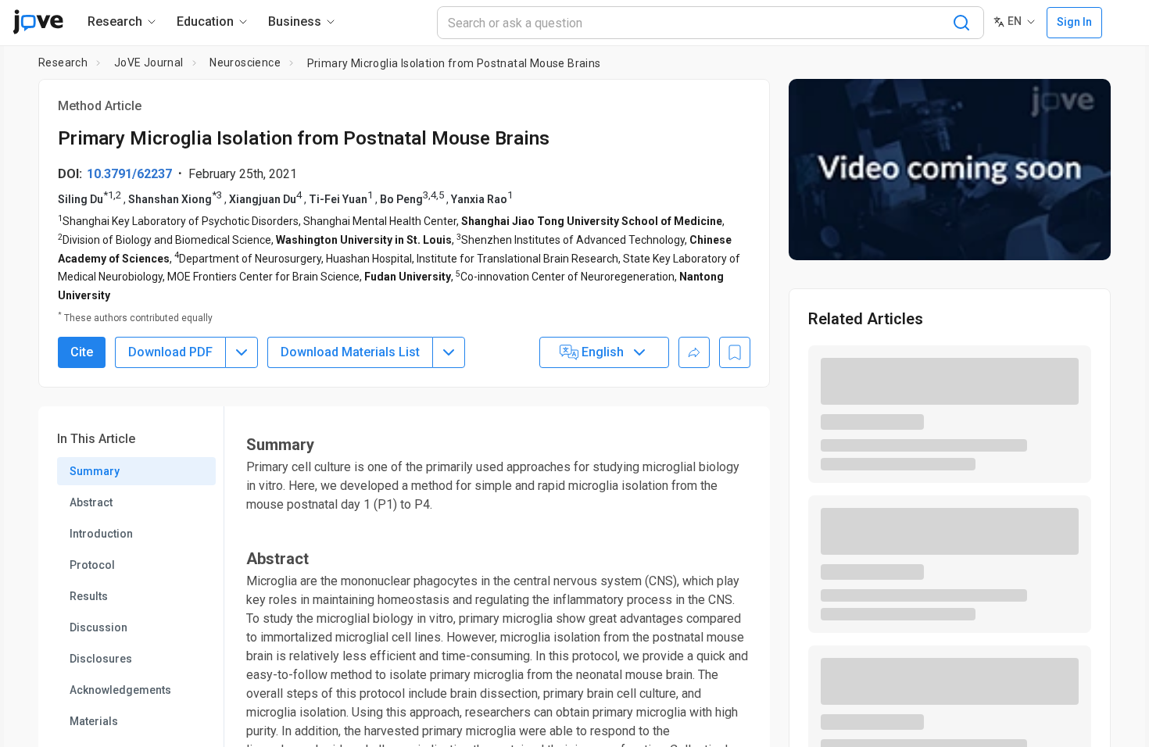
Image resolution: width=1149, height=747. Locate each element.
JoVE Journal (149, 62)
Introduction (101, 533)
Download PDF (170, 352)
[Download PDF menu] (241, 352)
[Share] (694, 352)
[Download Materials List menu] (448, 352)
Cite (81, 352)
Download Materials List (350, 352)
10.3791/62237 (129, 173)
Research (63, 62)
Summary (95, 471)
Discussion (98, 627)
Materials (94, 721)
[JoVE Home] (38, 21)
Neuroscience (245, 62)
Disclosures (101, 658)
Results (89, 596)
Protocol (92, 565)
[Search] (961, 22)
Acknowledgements (120, 690)
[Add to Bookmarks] (734, 352)
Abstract (91, 502)
